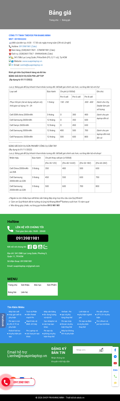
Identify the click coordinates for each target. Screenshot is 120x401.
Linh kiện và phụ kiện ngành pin (85, 315)
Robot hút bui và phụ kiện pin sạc (15, 334)
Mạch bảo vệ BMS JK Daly (31, 322)
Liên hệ (24, 292)
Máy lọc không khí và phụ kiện (67, 332)
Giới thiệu (25, 285)
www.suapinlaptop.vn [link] (32, 61)
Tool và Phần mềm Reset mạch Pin (31, 315)
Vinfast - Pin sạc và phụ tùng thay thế (66, 315)
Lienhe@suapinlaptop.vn (31, 65)
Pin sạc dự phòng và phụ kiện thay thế (49, 334)
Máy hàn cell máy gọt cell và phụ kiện (15, 315)
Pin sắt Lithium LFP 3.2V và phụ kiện (103, 315)
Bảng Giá (12, 292)
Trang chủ (12, 285)
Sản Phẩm (52, 285)
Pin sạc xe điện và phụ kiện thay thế (85, 324)
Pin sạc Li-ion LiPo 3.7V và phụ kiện (14, 324)
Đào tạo (37, 285)
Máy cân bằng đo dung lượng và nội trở (50, 315)
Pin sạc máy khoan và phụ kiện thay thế (67, 324)
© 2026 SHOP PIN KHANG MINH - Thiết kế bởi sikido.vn (60, 397)
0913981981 (21, 382)
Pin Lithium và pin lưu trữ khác (103, 322)
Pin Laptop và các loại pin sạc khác (33, 334)
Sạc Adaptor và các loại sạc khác (50, 324)
